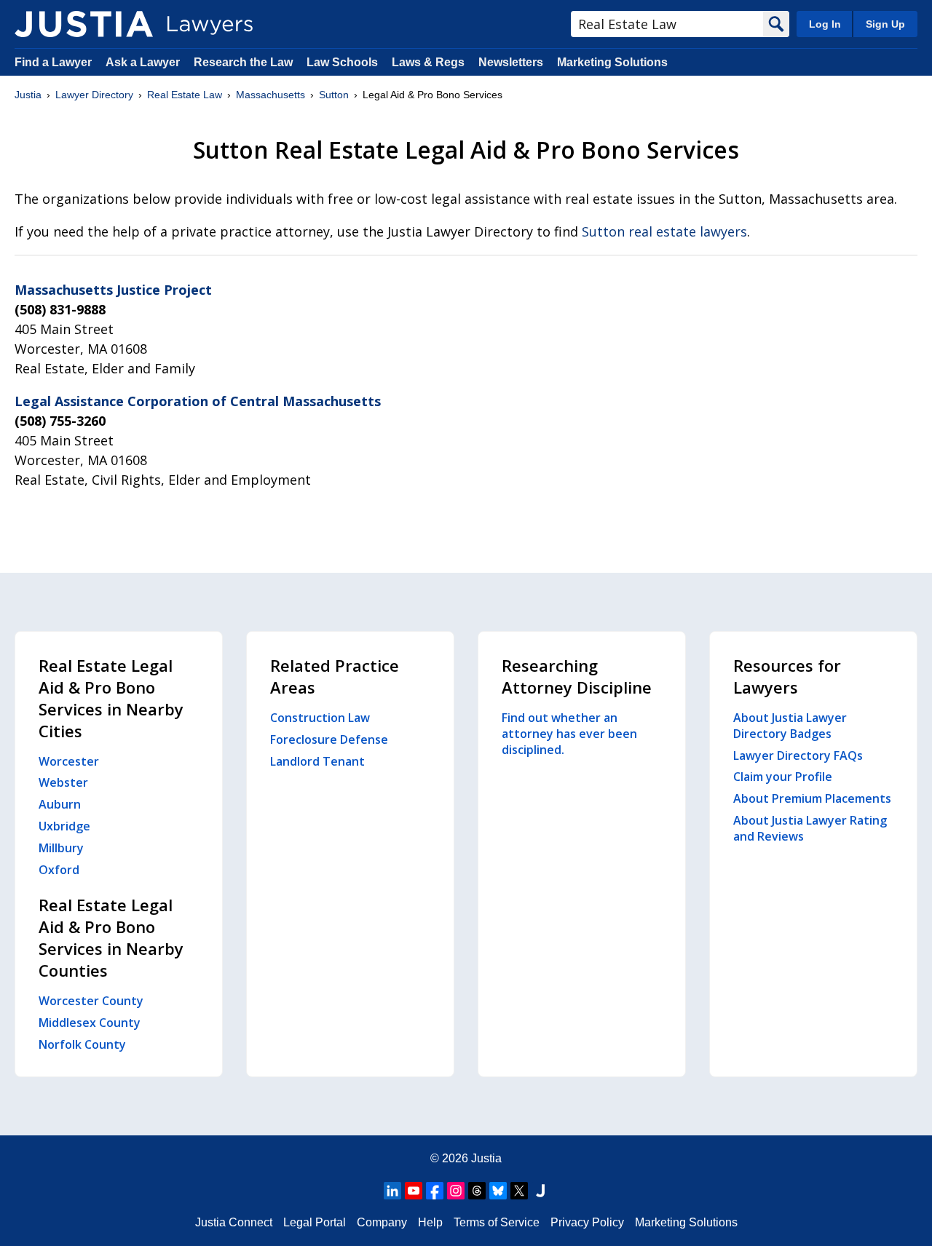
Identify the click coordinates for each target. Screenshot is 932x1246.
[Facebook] (434, 1190)
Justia (28, 94)
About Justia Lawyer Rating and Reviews (810, 828)
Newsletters (510, 62)
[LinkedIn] (392, 1190)
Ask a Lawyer (144, 62)
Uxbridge (64, 826)
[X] (519, 1190)
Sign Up (885, 24)
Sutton (334, 94)
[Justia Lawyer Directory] (84, 24)
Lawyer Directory (94, 94)
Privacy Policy (587, 1222)
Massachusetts (270, 94)
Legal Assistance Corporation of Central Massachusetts (198, 401)
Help (430, 1222)
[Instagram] (456, 1190)
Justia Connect (233, 1222)
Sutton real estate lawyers (664, 231)
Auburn (60, 804)
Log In (825, 24)
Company (382, 1222)
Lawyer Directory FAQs (798, 755)
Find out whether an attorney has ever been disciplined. (569, 734)
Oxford (59, 870)
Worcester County (91, 1001)
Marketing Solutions (612, 62)
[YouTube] (413, 1190)
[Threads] (477, 1190)
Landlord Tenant (317, 761)
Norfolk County (82, 1044)
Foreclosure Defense (329, 739)
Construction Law (320, 718)
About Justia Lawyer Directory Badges (790, 726)
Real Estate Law (184, 94)
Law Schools (342, 62)
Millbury (61, 848)
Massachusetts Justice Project (113, 289)
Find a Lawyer (53, 62)
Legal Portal (314, 1222)
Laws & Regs (428, 62)
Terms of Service (497, 1222)
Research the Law (243, 62)
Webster (63, 782)
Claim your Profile (782, 777)
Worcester (69, 761)
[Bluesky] (498, 1190)
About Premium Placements (812, 798)
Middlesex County (90, 1023)
